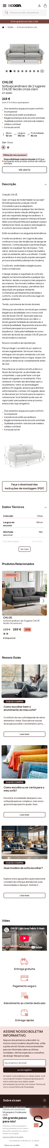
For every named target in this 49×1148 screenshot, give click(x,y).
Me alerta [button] (24, 169)
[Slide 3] (18, 71)
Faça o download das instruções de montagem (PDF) (24, 486)
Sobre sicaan (12, 1100)
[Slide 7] (34, 71)
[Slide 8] (38, 71)
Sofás (10, 27)
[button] (45, 5)
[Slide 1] (7, 71)
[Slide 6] (30, 71)
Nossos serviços (14, 1107)
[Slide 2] (14, 71)
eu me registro (25, 1069)
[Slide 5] (26, 71)
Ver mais (25, 549)
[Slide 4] (22, 71)
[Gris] (8, 147)
